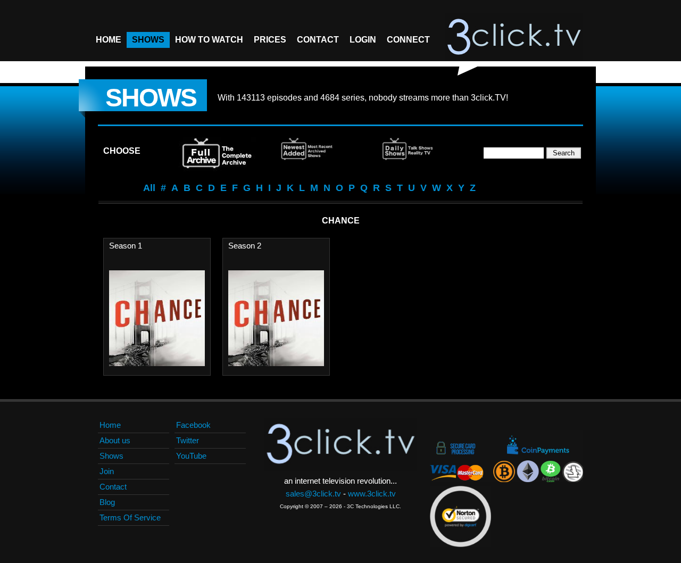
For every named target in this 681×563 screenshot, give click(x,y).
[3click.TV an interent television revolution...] (514, 37)
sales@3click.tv (313, 493)
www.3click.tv (372, 493)
